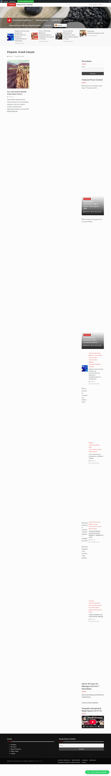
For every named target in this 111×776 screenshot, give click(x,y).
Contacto (48, 25)
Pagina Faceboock (16, 749)
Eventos (99, 449)
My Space (13, 747)
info (89, 607)
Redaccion (11, 96)
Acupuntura (56, 20)
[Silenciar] (99, 726)
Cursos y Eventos (98, 355)
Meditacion (91, 362)
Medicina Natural (42, 20)
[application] (93, 722)
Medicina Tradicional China (95, 609)
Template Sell (38, 761)
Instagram (13, 744)
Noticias (91, 612)
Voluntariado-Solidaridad (95, 364)
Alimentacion (68, 20)
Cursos (95, 524)
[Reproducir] (84, 726)
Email (83, 66)
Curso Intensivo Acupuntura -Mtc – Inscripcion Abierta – (91, 340)
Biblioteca (91, 355)
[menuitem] (1, 1)
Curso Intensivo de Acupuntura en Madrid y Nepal (96, 456)
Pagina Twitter (15, 751)
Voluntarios (91, 366)
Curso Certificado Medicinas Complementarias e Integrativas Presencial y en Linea (46, 35)
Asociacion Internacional (22, 20)
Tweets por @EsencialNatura (90, 702)
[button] (97, 772)
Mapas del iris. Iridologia (25, 4)
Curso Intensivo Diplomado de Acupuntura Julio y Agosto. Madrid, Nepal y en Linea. (70, 35)
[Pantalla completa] (102, 726)
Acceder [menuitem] (6, 1)
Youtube (13, 753)
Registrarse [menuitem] (12, 1)
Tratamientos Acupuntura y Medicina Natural (25, 25)
